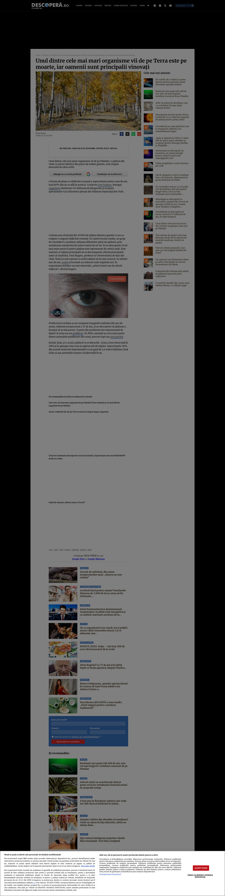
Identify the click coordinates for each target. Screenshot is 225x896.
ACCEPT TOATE (201, 868)
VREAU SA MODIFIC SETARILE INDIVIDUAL (200, 876)
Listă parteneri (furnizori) (110, 874)
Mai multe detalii (88, 866)
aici (34, 883)
